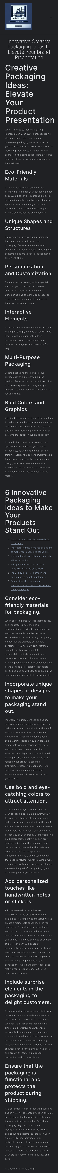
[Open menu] (51, 16)
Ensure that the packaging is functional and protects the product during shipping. (31, 585)
